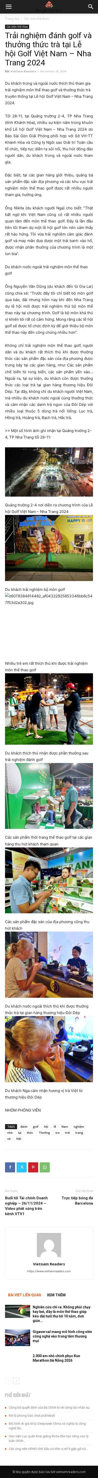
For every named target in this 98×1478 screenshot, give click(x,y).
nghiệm (79, 1126)
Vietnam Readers (23, 71)
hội (46, 1126)
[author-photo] (49, 1257)
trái (67, 1132)
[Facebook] (10, 1167)
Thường (44, 1132)
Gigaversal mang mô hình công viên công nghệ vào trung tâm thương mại (62, 1336)
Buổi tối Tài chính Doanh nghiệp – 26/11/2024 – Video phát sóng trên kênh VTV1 (26, 1206)
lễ (55, 1126)
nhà (10, 1132)
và (9, 1138)
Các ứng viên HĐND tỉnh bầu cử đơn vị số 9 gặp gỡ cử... (48, 1449)
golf (35, 1126)
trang (79, 1132)
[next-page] (16, 1381)
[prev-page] (8, 1381)
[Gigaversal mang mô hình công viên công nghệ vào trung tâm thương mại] (17, 1337)
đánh (23, 1126)
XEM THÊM (56, 1295)
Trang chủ (12, 19)
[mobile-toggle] (9, 7)
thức (30, 1132)
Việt (18, 1138)
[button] (91, 7)
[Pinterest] (33, 1167)
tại (19, 1132)
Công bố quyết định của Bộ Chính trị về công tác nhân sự (49, 1407)
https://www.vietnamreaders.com (49, 1271)
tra (58, 1132)
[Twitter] (22, 1167)
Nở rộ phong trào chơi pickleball (32, 1415)
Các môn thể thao (36, 19)
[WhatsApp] (45, 1167)
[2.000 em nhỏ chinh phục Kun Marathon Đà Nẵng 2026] (17, 1362)
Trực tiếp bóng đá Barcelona (77, 1201)
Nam (65, 1126)
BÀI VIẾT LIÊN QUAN (24, 1295)
